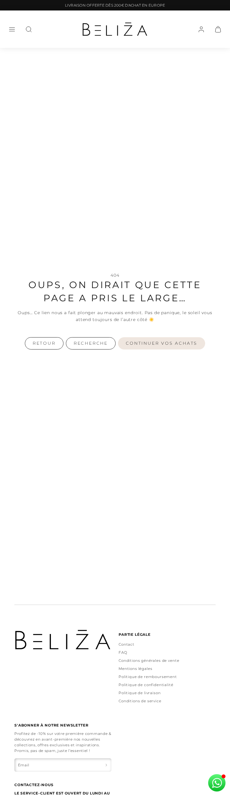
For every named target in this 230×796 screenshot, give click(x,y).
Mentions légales (135, 668)
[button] (12, 29)
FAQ (123, 652)
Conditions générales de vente (149, 660)
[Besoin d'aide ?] (217, 783)
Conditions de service (140, 701)
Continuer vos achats (161, 343)
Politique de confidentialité (146, 684)
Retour (44, 343)
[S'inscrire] (106, 765)
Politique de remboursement (148, 676)
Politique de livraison (140, 693)
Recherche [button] (91, 343)
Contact (126, 644)
